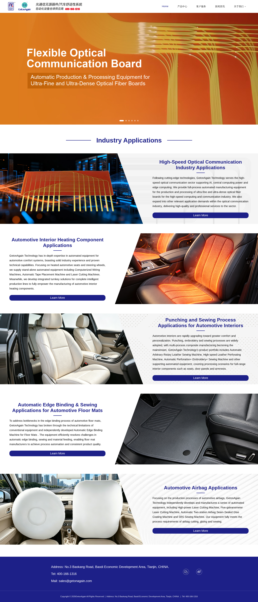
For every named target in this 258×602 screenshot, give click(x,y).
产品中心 (182, 6)
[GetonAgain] (19, 6)
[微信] (186, 571)
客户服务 (201, 6)
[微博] (199, 571)
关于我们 (239, 6)
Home (165, 6)
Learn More (200, 215)
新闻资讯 (220, 6)
